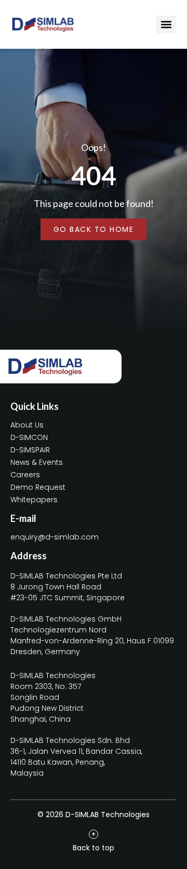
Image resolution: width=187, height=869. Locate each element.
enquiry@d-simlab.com (54, 537)
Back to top (93, 848)
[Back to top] (93, 834)
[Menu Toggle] (166, 24)
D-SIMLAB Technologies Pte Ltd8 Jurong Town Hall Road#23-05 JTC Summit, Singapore (67, 587)
